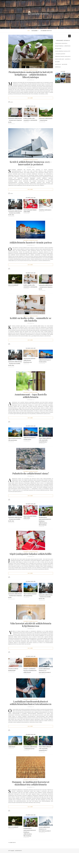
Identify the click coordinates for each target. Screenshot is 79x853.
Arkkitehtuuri (11, 746)
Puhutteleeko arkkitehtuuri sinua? (30, 473)
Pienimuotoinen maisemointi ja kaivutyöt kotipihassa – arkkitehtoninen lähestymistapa (31, 74)
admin (11, 102)
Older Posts (12, 842)
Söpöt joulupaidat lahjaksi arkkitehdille (31, 553)
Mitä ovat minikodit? (13, 285)
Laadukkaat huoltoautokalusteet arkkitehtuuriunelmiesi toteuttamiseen (30, 702)
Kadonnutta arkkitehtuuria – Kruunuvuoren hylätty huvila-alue (15, 212)
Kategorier (34, 30)
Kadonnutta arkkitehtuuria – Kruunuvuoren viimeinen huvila (15, 120)
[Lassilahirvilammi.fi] (39, 13)
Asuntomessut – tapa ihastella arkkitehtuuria (31, 395)
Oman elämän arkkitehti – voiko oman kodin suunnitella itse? (45, 440)
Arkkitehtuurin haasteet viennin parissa (30, 242)
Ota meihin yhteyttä (46, 30)
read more (30, 98)
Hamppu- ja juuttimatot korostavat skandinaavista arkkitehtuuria (30, 670)
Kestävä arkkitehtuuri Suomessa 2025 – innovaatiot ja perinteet (31, 163)
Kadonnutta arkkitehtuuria (30, 159)
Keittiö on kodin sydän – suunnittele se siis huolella (30, 319)
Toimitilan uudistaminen (45, 210)
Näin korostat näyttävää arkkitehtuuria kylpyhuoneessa (29, 360)
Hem (29, 30)
